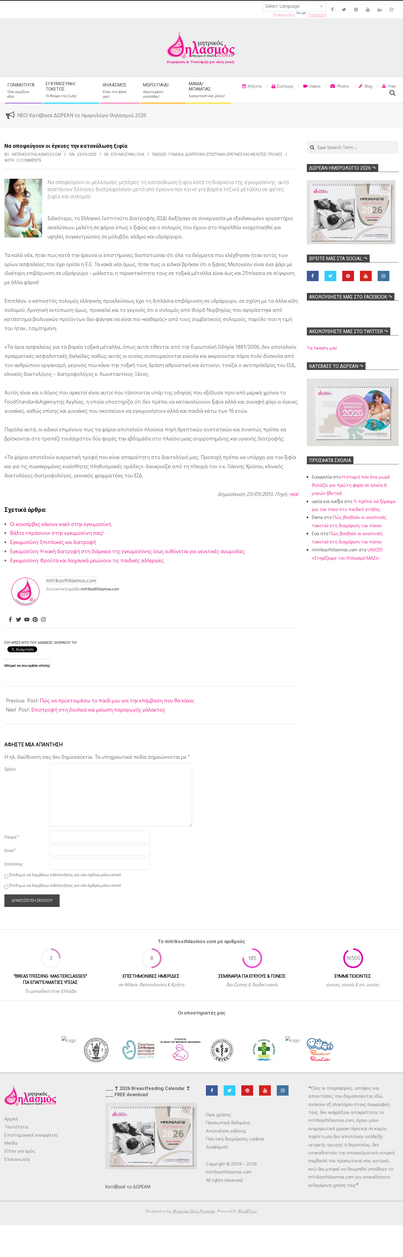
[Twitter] (18, 620)
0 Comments (29, 160)
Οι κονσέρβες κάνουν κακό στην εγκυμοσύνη (60, 523)
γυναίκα (176, 154)
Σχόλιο (10, 769)
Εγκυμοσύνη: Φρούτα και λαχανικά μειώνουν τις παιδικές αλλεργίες (87, 560)
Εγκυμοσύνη (123, 154)
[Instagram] (43, 620)
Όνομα (11, 837)
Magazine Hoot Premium (194, 1211)
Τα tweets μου (322, 348)
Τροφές (275, 154)
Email (10, 850)
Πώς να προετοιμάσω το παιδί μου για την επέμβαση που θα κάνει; (117, 700)
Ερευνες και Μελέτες (246, 154)
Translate (316, 15)
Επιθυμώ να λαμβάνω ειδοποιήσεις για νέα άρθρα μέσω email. (65, 885)
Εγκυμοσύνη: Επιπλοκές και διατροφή (53, 541)
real (293, 493)
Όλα (140, 154)
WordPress (247, 1211)
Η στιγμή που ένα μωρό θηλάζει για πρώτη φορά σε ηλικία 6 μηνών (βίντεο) (351, 484)
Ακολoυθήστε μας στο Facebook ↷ (350, 297)
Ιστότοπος (13, 864)
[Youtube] (27, 620)
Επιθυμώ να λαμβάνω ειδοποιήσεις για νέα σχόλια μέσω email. (65, 874)
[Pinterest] (35, 620)
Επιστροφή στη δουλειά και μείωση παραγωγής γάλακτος (98, 709)
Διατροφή (195, 154)
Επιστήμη (216, 154)
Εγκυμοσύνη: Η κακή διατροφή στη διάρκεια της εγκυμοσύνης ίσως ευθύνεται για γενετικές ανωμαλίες (127, 551)
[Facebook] (10, 620)
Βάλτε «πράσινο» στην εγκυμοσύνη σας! (56, 532)
